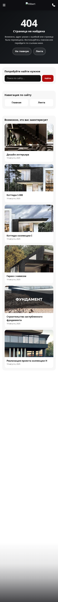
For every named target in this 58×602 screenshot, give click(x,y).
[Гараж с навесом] (29, 258)
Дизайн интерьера (18, 154)
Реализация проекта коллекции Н (27, 360)
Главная (16, 102)
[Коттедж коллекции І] (29, 218)
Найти (48, 78)
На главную (22, 51)
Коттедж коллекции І (19, 235)
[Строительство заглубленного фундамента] (29, 299)
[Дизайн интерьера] (29, 137)
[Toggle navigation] (4, 5)
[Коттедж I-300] (29, 177)
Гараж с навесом (16, 276)
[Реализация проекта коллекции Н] (29, 343)
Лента (39, 51)
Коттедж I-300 (15, 195)
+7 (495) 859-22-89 (53, 5)
